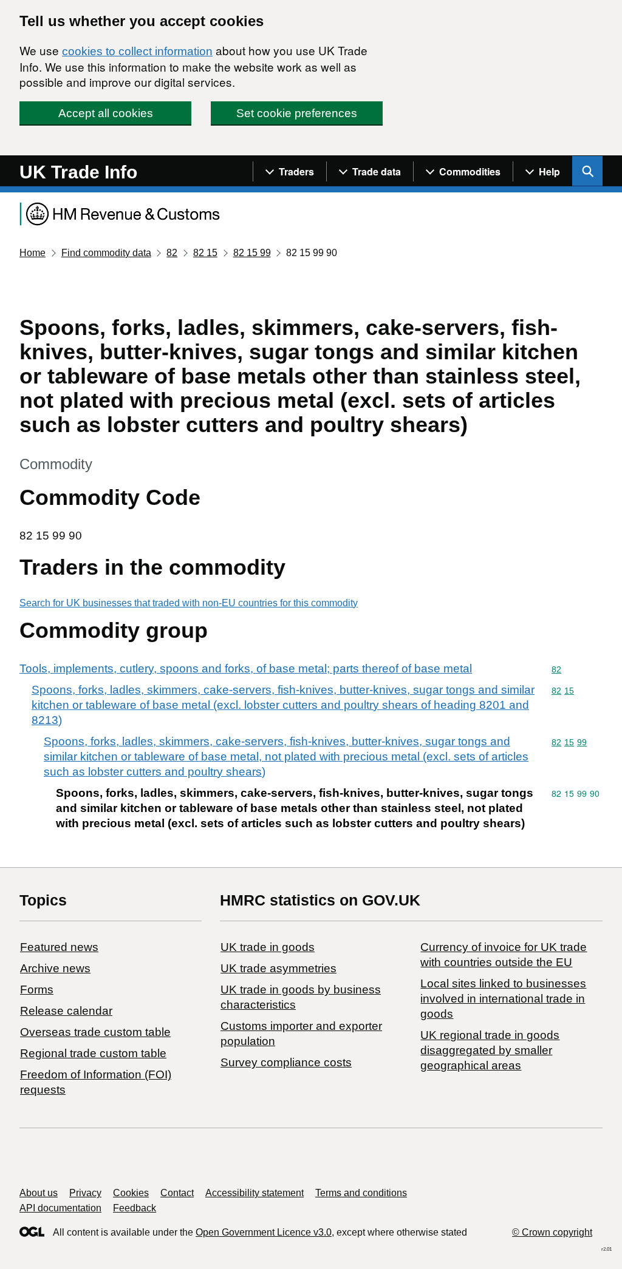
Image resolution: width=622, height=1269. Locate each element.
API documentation (60, 1208)
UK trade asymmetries (278, 968)
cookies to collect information (137, 51)
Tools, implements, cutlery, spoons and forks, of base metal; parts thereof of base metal (245, 668)
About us (38, 1193)
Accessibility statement (254, 1193)
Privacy (85, 1193)
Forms (36, 989)
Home (32, 253)
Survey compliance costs (286, 1062)
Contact (177, 1193)
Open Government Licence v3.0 (264, 1232)
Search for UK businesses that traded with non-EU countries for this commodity (188, 603)
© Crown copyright (552, 1232)
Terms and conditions (361, 1193)
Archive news (55, 968)
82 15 (205, 253)
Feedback (134, 1208)
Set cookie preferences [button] (296, 113)
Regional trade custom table (93, 1053)
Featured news (59, 947)
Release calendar (66, 1010)
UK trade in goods (267, 947)
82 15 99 (252, 253)
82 (171, 253)
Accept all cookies (105, 113)
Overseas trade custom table (95, 1032)
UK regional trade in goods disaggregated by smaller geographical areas (489, 1050)
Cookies (131, 1193)
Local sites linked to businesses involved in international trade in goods (503, 998)
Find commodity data (106, 253)
